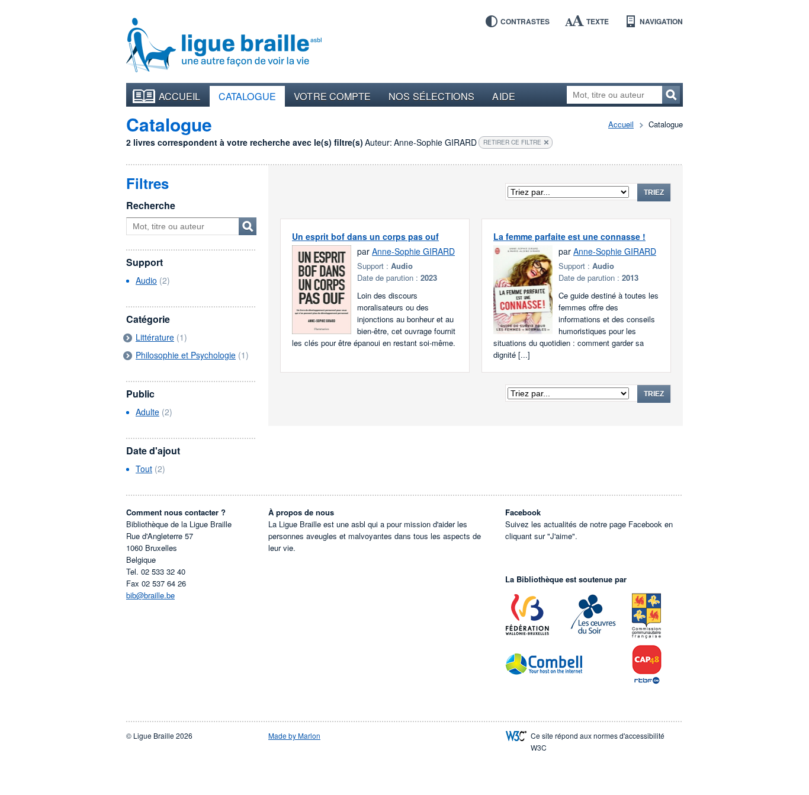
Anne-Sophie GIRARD (413, 251)
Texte (597, 21)
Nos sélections (431, 96)
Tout (144, 469)
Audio (146, 280)
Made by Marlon (294, 735)
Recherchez (671, 95)
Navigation (661, 21)
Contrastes (525, 21)
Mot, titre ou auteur (247, 226)
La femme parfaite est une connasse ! (569, 236)
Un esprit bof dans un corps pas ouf (365, 236)
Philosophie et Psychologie (186, 355)
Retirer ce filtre (512, 142)
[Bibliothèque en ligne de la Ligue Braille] (224, 45)
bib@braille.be (150, 595)
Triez (654, 192)
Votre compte (332, 96)
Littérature (155, 337)
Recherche (150, 205)
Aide (503, 96)
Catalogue (248, 96)
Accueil (180, 96)
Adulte (147, 412)
